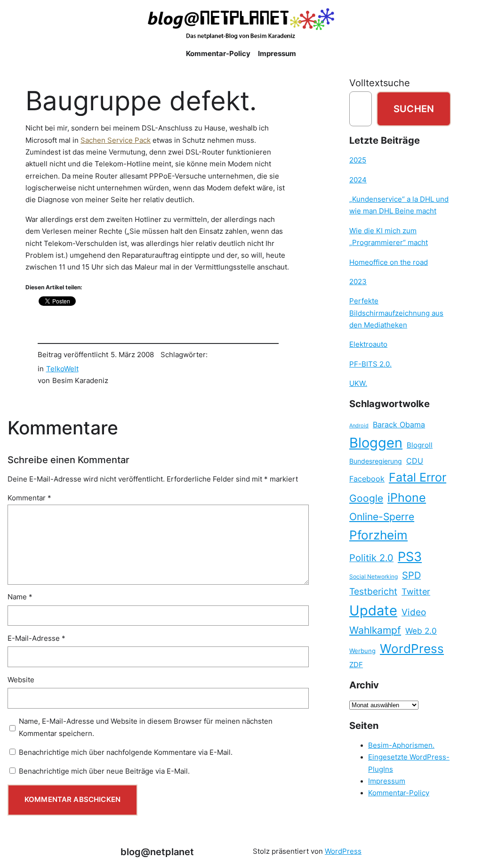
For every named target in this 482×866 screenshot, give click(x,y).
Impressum (386, 781)
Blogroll (420, 445)
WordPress (412, 648)
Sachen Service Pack (115, 140)
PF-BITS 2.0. (370, 364)
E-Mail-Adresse (36, 638)
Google (366, 498)
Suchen (414, 108)
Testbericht (373, 591)
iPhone (406, 497)
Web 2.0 (421, 631)
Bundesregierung (375, 461)
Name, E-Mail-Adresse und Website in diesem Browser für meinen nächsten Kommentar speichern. (146, 727)
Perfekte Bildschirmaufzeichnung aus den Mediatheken (396, 313)
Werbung (362, 650)
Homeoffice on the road (388, 262)
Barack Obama (399, 424)
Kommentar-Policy (398, 793)
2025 (357, 160)
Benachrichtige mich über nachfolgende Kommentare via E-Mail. (126, 752)
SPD (411, 575)
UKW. (358, 383)
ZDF (356, 665)
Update (373, 610)
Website (21, 680)
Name (20, 597)
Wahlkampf (375, 630)
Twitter (416, 591)
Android (359, 426)
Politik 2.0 (371, 558)
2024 (358, 180)
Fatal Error (417, 477)
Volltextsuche (379, 83)
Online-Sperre (381, 516)
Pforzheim (378, 535)
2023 (358, 282)
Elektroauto (368, 344)
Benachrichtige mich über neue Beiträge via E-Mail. (104, 771)
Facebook (367, 478)
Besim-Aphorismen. (401, 745)
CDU (414, 461)
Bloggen (375, 442)
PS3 (410, 556)
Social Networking (373, 576)
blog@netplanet (157, 852)
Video (414, 612)
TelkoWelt (62, 369)
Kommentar (29, 498)
